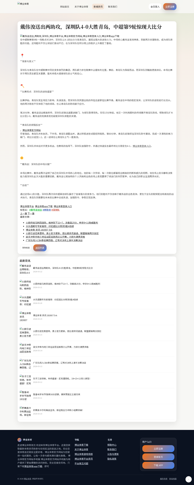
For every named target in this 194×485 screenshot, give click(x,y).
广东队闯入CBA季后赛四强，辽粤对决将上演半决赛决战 (54, 240)
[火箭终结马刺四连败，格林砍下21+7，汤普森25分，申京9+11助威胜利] (25, 285)
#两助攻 (47, 209)
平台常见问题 (81, 463)
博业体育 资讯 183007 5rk (39, 229)
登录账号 (158, 457)
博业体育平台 (27, 206)
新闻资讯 (98, 6)
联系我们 (112, 6)
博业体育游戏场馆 (84, 454)
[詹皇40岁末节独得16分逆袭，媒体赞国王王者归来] (25, 396)
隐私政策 (111, 458)
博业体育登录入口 (142, 146)
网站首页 (64, 6)
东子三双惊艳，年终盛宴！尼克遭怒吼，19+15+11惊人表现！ (62, 378)
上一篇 (23, 213)
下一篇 (31, 213)
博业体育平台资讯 (84, 458)
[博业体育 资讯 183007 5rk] (25, 317)
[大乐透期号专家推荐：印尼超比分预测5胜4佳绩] (25, 301)
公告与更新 (113, 454)
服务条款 (163, 478)
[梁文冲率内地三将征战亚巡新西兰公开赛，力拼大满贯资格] (25, 348)
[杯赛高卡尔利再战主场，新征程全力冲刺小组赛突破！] (25, 412)
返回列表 (39, 247)
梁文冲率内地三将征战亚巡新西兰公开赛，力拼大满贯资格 (55, 236)
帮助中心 (111, 444)
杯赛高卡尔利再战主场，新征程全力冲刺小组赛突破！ (58, 410)
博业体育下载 (81, 444)
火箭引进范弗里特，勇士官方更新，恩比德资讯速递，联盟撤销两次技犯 (62, 233)
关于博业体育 (81, 6)
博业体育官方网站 (31, 130)
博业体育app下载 (44, 206)
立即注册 (169, 6)
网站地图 (173, 478)
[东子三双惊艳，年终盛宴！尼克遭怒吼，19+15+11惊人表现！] (25, 380)
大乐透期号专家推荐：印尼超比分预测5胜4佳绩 (50, 226)
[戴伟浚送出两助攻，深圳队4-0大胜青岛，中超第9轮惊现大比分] (25, 269)
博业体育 (27, 478)
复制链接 (26, 248)
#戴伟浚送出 (35, 209)
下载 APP (158, 465)
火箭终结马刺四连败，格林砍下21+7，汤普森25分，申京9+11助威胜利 (62, 222)
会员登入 (155, 6)
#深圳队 (55, 209)
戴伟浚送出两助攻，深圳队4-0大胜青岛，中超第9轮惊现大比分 (63, 267)
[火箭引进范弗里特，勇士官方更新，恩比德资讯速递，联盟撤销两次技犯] (25, 333)
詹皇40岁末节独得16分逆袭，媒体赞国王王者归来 (56, 394)
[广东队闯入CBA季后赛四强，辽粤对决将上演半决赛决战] (25, 364)
